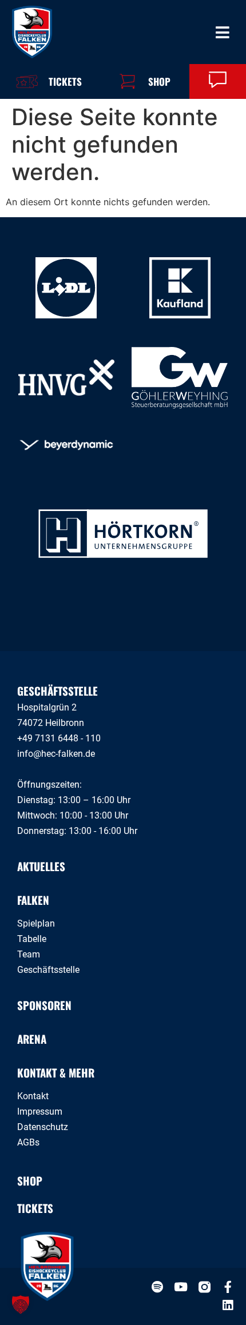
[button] (20, 1304)
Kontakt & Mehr (55, 1072)
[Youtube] (181, 1287)
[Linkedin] (228, 1305)
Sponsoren (44, 1005)
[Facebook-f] (228, 1287)
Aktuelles (41, 866)
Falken (33, 900)
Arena (31, 1039)
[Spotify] (158, 1287)
